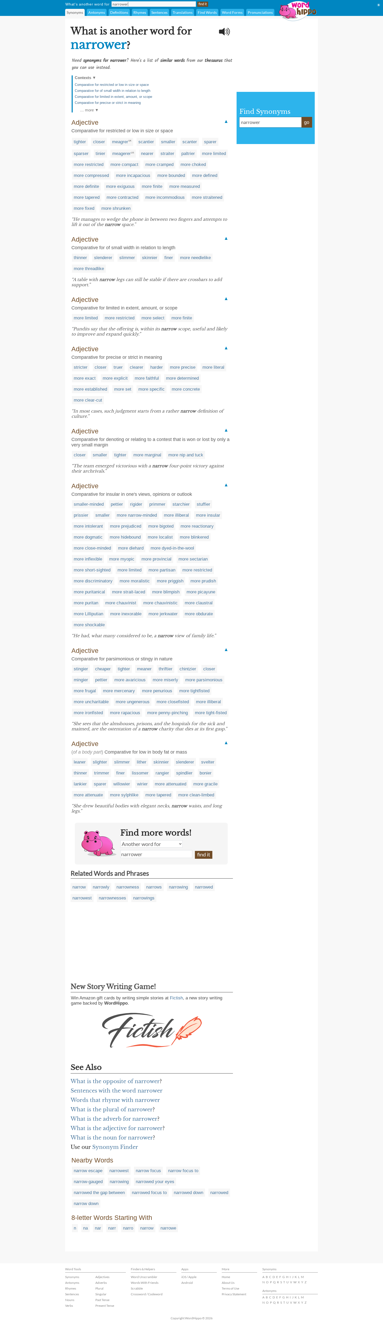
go (306, 122)
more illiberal (176, 515)
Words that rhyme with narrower (115, 1100)
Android (187, 1283)
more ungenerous (133, 701)
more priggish (170, 580)
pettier (117, 504)
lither (141, 762)
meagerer (121, 153)
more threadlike (89, 268)
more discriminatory (93, 580)
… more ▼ (89, 110)
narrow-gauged (88, 1181)
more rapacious (125, 712)
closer (99, 141)
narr (112, 1228)
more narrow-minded (137, 515)
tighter (80, 141)
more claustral (199, 602)
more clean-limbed (196, 794)
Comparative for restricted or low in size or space (112, 85)
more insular (208, 515)
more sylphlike (124, 794)
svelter (207, 762)
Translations (183, 12)
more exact (85, 378)
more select (152, 317)
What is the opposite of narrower (115, 1081)
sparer (210, 141)
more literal (213, 367)
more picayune (201, 591)
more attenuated (170, 784)
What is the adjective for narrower (117, 1128)
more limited (214, 153)
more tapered (87, 197)
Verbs (69, 1306)
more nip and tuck (185, 454)
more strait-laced (128, 591)
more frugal (85, 690)
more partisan (162, 570)
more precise (182, 367)
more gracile (205, 784)
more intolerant (88, 526)
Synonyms (75, 12)
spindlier (184, 773)
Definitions (119, 12)
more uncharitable (91, 701)
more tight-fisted (211, 712)
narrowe (168, 1228)
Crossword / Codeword (147, 1294)
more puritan (86, 602)
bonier (206, 773)
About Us (228, 1283)
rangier (162, 773)
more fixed (84, 208)
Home (226, 1277)
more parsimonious (204, 679)
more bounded (171, 175)
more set (122, 389)
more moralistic (135, 580)
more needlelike (195, 257)
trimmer (101, 773)
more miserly (165, 679)
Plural (99, 1288)
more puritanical (89, 591)
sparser (81, 153)
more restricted (88, 164)
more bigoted (161, 526)
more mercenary (119, 690)
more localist (160, 537)
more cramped (159, 164)
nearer (147, 153)
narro (128, 1228)
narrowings (144, 898)
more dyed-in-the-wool (172, 548)
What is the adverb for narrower (114, 1119)
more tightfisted (194, 690)
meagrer (120, 141)
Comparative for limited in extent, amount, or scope (113, 97)
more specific (151, 389)
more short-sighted (92, 570)
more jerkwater (163, 613)
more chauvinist (120, 602)
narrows (154, 887)
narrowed (204, 887)
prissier (81, 515)
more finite (152, 186)
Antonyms (96, 12)
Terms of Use (230, 1288)
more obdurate (199, 613)
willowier (121, 784)
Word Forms (232, 12)
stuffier (203, 504)
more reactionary (197, 526)
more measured (184, 186)
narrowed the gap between (99, 1192)
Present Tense (104, 1306)
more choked (193, 164)
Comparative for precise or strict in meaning (108, 103)
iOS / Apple (188, 1277)
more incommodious (165, 197)
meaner (144, 668)
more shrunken (116, 208)
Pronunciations (260, 12)
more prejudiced (125, 526)
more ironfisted (88, 712)
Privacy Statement (234, 1294)
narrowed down (188, 1192)
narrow (79, 887)
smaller (168, 141)
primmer (157, 504)
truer (118, 367)
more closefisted (173, 701)
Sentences (159, 12)
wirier (142, 784)
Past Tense (102, 1300)
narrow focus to (183, 1170)
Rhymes (139, 12)
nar (98, 1228)
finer (168, 257)
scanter (189, 141)
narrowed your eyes (155, 1181)
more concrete (186, 389)
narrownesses (112, 898)
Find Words (207, 12)
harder (156, 367)
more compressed (91, 175)
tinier (100, 153)
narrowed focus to (149, 1192)
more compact (124, 164)
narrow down (86, 1203)
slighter (100, 762)
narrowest (82, 898)
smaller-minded (89, 504)
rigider (136, 504)
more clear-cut (88, 400)
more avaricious (130, 679)
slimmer (127, 257)
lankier (80, 784)
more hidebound (125, 537)
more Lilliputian (88, 613)
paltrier (188, 153)
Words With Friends (144, 1283)
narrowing (178, 887)
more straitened (207, 197)
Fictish (176, 997)
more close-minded (92, 548)
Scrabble (137, 1288)
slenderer (103, 257)
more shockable (89, 624)
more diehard (131, 548)
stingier (81, 668)
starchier (181, 504)
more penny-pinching (167, 712)
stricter (81, 367)
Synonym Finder (115, 1147)
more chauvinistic (160, 602)
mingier (81, 679)
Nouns (69, 1300)
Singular (101, 1294)
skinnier (149, 257)
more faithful (147, 378)
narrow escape (88, 1170)
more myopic (121, 559)
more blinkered (194, 537)
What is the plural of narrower (112, 1109)
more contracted (122, 197)
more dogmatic (88, 537)
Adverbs (101, 1283)
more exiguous (120, 186)
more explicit (115, 378)
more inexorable (125, 613)
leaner (80, 762)
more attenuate (88, 794)
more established (90, 389)
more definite (86, 186)
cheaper (103, 668)
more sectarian (193, 559)
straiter (167, 153)
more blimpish (166, 591)
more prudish (203, 580)
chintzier (188, 668)
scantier (146, 141)
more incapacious (133, 175)
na (85, 1228)
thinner (80, 257)
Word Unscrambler (144, 1277)
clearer (136, 367)
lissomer (140, 773)
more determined (182, 378)
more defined (204, 175)
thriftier (165, 668)
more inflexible (88, 559)
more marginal (147, 454)
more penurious (157, 690)
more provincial (156, 559)
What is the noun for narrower (112, 1138)
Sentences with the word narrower (117, 1091)
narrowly (101, 887)
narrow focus (148, 1170)
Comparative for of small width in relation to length (112, 91)
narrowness (127, 887)
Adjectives (102, 1277)
